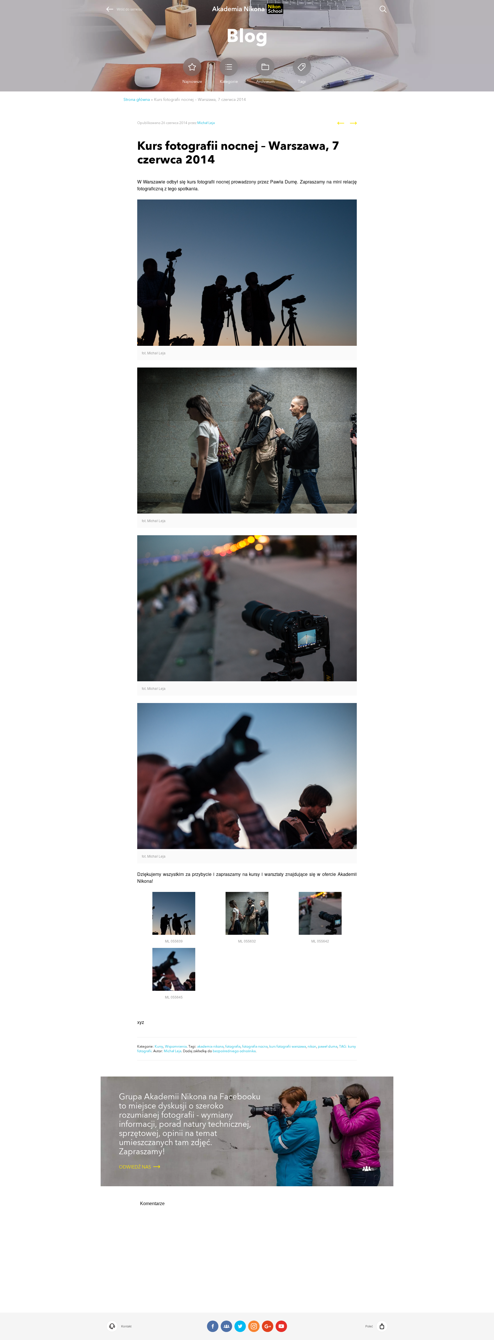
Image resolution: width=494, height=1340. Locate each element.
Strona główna (137, 99)
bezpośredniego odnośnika (234, 1051)
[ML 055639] (173, 933)
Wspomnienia (176, 1047)
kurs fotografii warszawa (287, 1047)
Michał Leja (206, 123)
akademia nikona (210, 1047)
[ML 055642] (320, 933)
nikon (312, 1047)
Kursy (159, 1047)
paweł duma (327, 1047)
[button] (149, 1326)
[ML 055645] (173, 989)
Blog (247, 35)
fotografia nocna (255, 1047)
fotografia (232, 1047)
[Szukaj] (383, 10)
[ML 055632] (247, 933)
